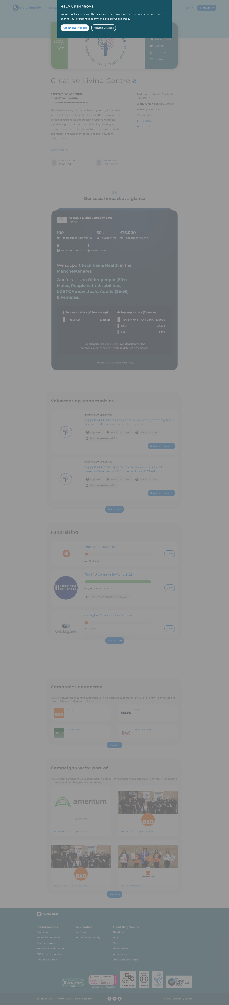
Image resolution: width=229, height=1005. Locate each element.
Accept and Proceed (75, 27)
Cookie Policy (122, 18)
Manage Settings (104, 27)
